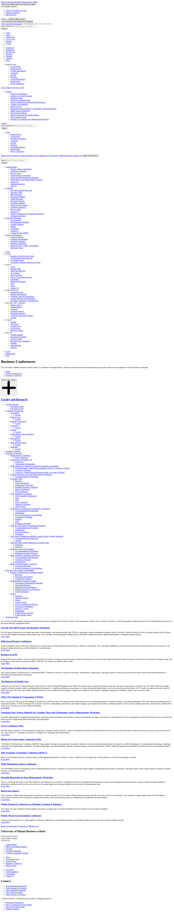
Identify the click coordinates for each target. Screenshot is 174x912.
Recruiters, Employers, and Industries (24, 301)
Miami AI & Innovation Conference (23, 564)
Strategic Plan (15, 269)
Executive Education (13, 218)
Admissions (10, 50)
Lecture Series (11, 861)
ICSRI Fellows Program (24, 613)
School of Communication (20, 100)
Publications (19, 611)
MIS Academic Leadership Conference (25, 555)
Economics (14, 426)
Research (9, 54)
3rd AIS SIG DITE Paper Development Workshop (25, 628)
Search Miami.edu (8, 26)
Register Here (20, 562)
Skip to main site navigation (11, 2)
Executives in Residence (24, 607)
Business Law (15, 417)
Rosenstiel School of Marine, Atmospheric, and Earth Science (33, 109)
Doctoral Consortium (23, 524)
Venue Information (22, 483)
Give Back (14, 324)
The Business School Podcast (21, 258)
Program (18, 481)
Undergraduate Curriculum (20, 175)
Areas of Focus (21, 602)
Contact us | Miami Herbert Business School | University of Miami (40, 472)
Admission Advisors (18, 216)
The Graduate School (18, 117)
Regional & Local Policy (24, 485)
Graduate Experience (18, 207)
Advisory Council (22, 609)
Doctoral (9, 849)
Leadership (14, 279)
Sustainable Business (23, 585)
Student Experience (17, 184)
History (18, 600)
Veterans (13, 348)
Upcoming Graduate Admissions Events (25, 262)
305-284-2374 (11, 15)
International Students (18, 337)
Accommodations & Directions (26, 477)
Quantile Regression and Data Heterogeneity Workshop (31, 475)
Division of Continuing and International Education (29, 119)
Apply (8, 33)
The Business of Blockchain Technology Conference (30, 509)
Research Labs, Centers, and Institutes (24, 246)
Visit (12, 284)
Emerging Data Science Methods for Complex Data (29, 543)
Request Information (18, 282)
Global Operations (22, 592)
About (12, 267)
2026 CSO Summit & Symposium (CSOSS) (22, 697)
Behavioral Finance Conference (16, 641)
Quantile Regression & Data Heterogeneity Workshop (27, 777)
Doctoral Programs (17, 201)
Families (13, 343)
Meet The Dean (16, 275)
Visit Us (13, 186)
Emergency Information (14, 903)
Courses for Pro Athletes (19, 233)
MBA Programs (16, 195)
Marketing (14, 447)
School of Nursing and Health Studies (24, 115)
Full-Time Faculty (17, 407)
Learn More (5, 637)
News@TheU (15, 67)
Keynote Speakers (22, 532)
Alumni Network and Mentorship (22, 299)
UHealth (9, 56)
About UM (10, 37)
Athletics (9, 58)
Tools (8, 60)
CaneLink (14, 73)
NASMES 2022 (16, 479)
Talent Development (18, 314)
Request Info (10, 354)
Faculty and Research (14, 235)
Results (13, 227)
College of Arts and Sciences (21, 96)
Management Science (18, 443)
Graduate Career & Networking (22, 296)
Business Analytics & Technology (27, 589)
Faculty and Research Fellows (26, 604)
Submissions (20, 513)
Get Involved (15, 328)
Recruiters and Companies (20, 341)
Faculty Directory (17, 237)
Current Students (16, 335)
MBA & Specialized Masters (16, 847)
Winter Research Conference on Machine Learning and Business (34, 466)
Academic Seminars (17, 241)
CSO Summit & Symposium (21, 494)
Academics (10, 48)
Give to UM (10, 39)
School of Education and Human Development (27, 102)
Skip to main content (30, 2)
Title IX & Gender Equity (15, 907)
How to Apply (15, 173)
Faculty (18, 415)
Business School (16, 98)
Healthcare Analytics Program (26, 553)
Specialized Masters (17, 197)
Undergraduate (11, 167)
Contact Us (14, 182)
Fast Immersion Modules (19, 222)
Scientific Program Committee (26, 487)
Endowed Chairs (16, 248)
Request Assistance (13, 13)
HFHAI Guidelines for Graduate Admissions (27, 214)
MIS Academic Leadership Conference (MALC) (24, 752)
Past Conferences (21, 458)
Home (8, 371)
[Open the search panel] (2, 158)
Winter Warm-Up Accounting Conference (21, 815)
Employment (15, 81)
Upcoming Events (17, 260)
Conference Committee (23, 517)
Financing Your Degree (19, 205)
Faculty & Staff (16, 339)
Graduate (9, 188)
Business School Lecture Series (22, 256)
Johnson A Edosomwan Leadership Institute (26, 572)
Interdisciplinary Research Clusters (23, 581)
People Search (15, 69)
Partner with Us (16, 305)
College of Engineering (19, 104)
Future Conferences (22, 490)
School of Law (16, 107)
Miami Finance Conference (20, 455)
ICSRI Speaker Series (23, 615)
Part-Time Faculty (17, 409)
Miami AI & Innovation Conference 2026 (21, 739)
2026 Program (20, 507)
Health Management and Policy (22, 434)
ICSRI (12, 594)
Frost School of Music (18, 113)
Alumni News (15, 326)
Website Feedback (12, 909)
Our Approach (15, 220)
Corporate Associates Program (21, 316)
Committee (19, 534)
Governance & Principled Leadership (29, 583)
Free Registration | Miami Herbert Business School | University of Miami (42, 468)
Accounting (14, 413)
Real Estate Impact (10, 791)
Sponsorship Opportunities (25, 464)
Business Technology (18, 421)
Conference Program (23, 470)
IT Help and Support (18, 71)
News (8, 252)
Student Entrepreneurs (18, 294)
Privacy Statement (17, 84)
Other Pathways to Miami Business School (26, 180)
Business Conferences (18, 244)
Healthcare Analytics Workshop (22, 549)
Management (15, 438)
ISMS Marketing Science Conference (18, 764)
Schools (9, 41)
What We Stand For (17, 271)
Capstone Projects (17, 311)
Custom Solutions (17, 224)
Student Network (16, 292)
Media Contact (11, 866)
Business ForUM (9, 654)
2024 (17, 498)
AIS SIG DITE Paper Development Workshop (27, 526)
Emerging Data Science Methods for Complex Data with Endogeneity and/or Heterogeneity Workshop (50, 712)
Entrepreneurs (15, 345)
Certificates (14, 229)
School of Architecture (18, 94)
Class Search (15, 137)
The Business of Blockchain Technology (20, 668)
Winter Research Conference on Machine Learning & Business (31, 804)
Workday (13, 77)
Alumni (8, 43)
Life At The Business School (21, 277)
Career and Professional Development (24, 178)
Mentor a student (16, 331)
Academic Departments (19, 239)
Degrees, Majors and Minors (21, 169)
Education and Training (24, 577)
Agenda (18, 541)
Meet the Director (21, 598)
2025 (17, 500)
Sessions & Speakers (23, 504)
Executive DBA (16, 192)
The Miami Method (17, 203)
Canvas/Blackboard (17, 79)
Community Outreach (23, 579)
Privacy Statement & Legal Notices (19, 905)
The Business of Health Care (21, 460)
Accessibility (10, 874)
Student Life (10, 52)
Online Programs (16, 199)
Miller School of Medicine (20, 111)
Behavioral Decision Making (26, 587)
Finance (13, 430)
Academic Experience (18, 171)
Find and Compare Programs (21, 190)
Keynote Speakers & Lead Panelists (28, 515)
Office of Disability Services (16, 11)
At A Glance (15, 273)
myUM (13, 75)
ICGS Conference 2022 (12, 726)
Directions (19, 545)
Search (4, 29)
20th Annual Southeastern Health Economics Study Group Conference (36, 536)
